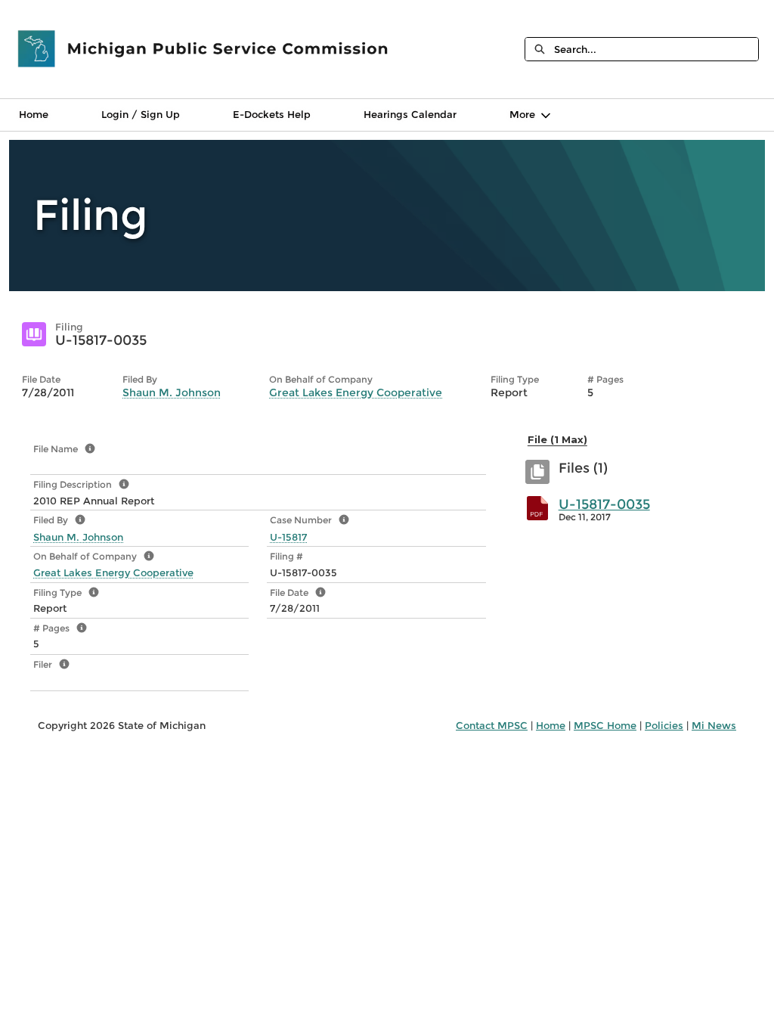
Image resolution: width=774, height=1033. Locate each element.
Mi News (714, 725)
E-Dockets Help (272, 114)
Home (33, 114)
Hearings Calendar (410, 114)
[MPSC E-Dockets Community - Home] (204, 49)
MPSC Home (605, 725)
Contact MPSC (492, 725)
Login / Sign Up (140, 114)
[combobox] (656, 49)
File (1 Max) (557, 439)
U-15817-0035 (604, 504)
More (522, 114)
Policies (664, 725)
